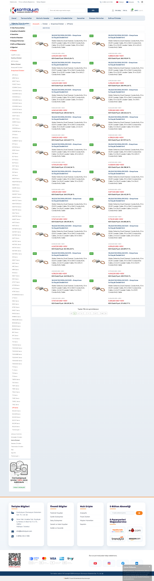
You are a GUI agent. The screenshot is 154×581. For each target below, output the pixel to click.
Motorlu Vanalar (42, 18)
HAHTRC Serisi (16, 210)
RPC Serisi (15, 332)
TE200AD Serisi (17, 348)
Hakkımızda (13, 2)
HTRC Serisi (15, 291)
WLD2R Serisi (16, 414)
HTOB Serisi (15, 285)
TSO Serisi (15, 382)
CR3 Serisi (15, 137)
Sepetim (83, 524)
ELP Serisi (15, 156)
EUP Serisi (15, 163)
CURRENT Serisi (17, 141)
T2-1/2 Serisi (16, 338)
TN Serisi (15, 373)
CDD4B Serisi (16, 97)
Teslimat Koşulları (56, 513)
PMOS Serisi (16, 313)
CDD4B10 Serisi (17, 100)
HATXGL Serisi (16, 244)
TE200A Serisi (16, 345)
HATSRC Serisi (16, 235)
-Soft (66, 578)
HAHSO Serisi (16, 197)
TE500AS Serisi (17, 364)
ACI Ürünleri (14, 61)
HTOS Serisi (15, 288)
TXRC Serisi (15, 398)
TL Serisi (14, 370)
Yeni (12, 449)
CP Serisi (14, 134)
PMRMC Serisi (16, 316)
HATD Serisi (15, 222)
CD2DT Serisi (16, 84)
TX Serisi (14, 395)
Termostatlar (26, 18)
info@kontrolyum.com (24, 531)
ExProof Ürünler (114, 18)
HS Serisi (14, 272)
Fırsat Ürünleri (85, 517)
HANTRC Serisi (16, 216)
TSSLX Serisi (16, 392)
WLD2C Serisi (16, 411)
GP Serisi (15, 175)
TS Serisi (14, 376)
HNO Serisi (15, 263)
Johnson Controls (16, 434)
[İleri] (105, 313)
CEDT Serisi (15, 119)
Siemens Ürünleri (16, 443)
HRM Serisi (15, 269)
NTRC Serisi (15, 307)
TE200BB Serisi (17, 354)
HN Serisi (15, 257)
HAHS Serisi (15, 191)
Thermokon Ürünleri (17, 446)
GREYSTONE (46, 28)
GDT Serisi (15, 166)
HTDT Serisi (16, 282)
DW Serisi (15, 153)
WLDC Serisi (16, 420)
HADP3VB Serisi (17, 181)
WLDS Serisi (16, 426)
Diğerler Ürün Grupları (20, 23)
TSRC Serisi (15, 389)
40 (102, 313)
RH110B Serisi (16, 329)
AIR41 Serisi (15, 78)
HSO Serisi (15, 279)
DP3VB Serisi (16, 147)
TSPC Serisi (15, 386)
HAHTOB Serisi (16, 203)
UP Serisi (15, 408)
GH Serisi (15, 172)
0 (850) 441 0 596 (107, 2)
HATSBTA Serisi (17, 229)
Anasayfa (83, 513)
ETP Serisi (15, 159)
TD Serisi (15, 342)
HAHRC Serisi (16, 188)
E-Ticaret (71, 578)
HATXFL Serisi (16, 241)
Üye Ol (125, 10)
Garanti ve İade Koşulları (59, 524)
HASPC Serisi (16, 219)
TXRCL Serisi (16, 401)
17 (95, 313)
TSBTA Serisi (16, 379)
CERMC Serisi (16, 122)
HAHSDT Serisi (16, 194)
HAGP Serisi (15, 185)
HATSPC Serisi (16, 232)
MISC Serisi (15, 301)
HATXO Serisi (16, 247)
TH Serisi (15, 367)
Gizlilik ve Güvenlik (56, 528)
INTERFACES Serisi (18, 294)
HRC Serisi (15, 266)
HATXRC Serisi (16, 251)
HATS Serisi (15, 225)
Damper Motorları (96, 18)
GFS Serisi (15, 169)
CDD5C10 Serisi (17, 109)
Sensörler (81, 18)
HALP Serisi (15, 213)
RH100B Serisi (16, 323)
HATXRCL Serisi (17, 254)
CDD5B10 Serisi (17, 106)
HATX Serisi (15, 238)
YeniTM (13, 453)
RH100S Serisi (16, 326)
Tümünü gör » (16, 429)
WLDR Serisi (16, 423)
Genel (14, 18)
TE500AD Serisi (17, 360)
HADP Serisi (15, 178)
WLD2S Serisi (16, 417)
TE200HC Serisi (17, 357)
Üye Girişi (118, 10)
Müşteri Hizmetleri (86, 520)
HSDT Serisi (15, 276)
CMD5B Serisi (16, 128)
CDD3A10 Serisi (17, 90)
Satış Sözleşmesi (56, 520)
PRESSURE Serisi (17, 320)
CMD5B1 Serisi (16, 131)
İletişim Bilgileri (41, 2)
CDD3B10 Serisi (17, 94)
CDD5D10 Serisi (17, 112)
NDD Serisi (15, 304)
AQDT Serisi (16, 81)
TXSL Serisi (15, 404)
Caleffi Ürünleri (15, 55)
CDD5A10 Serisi (17, 103)
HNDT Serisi (16, 260)
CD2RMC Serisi (16, 87)
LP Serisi (14, 298)
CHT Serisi (15, 125)
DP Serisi (15, 144)
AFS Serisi (15, 75)
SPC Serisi (15, 335)
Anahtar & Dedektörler (63, 18)
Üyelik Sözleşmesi (56, 517)
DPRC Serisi (15, 150)
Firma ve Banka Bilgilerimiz (27, 2)
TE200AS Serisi (17, 351)
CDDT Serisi (16, 115)
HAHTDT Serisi (16, 200)
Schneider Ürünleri (16, 437)
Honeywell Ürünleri (16, 67)
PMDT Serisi (16, 310)
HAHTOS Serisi (16, 207)
